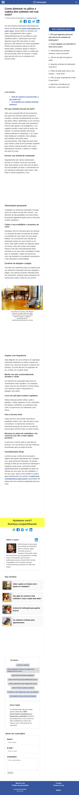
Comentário (12, 757)
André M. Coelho (32, 18)
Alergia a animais (23, 665)
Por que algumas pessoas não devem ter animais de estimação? (61, 37)
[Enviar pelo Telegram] (29, 21)
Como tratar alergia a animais (23, 688)
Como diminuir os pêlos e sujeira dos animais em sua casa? (20, 670)
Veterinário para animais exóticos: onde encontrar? (59, 52)
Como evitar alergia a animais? (23, 675)
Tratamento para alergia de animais (23, 696)
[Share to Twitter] (33, 21)
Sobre (58, 790)
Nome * (10, 739)
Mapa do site (20, 783)
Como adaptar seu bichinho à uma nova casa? (62, 45)
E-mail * (10, 748)
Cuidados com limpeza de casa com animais (22, 692)
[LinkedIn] (36, 539)
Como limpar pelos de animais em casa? (23, 684)
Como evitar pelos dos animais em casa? (22, 679)
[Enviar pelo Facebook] (25, 21)
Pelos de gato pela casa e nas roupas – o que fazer (62, 72)
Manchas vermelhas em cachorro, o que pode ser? (59, 85)
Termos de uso (58, 785)
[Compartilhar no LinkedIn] (37, 21)
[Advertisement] (22, 75)
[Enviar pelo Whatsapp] (20, 21)
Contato (59, 783)
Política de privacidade (20, 785)
